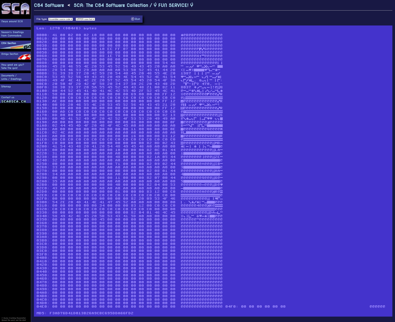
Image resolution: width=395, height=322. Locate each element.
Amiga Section (9, 54)
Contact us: (8, 97)
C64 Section (8, 43)
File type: (42, 19)
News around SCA (12, 21)
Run (136, 19)
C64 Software (49, 5)
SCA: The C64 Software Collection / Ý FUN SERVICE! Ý (133, 5)
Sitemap (6, 86)
